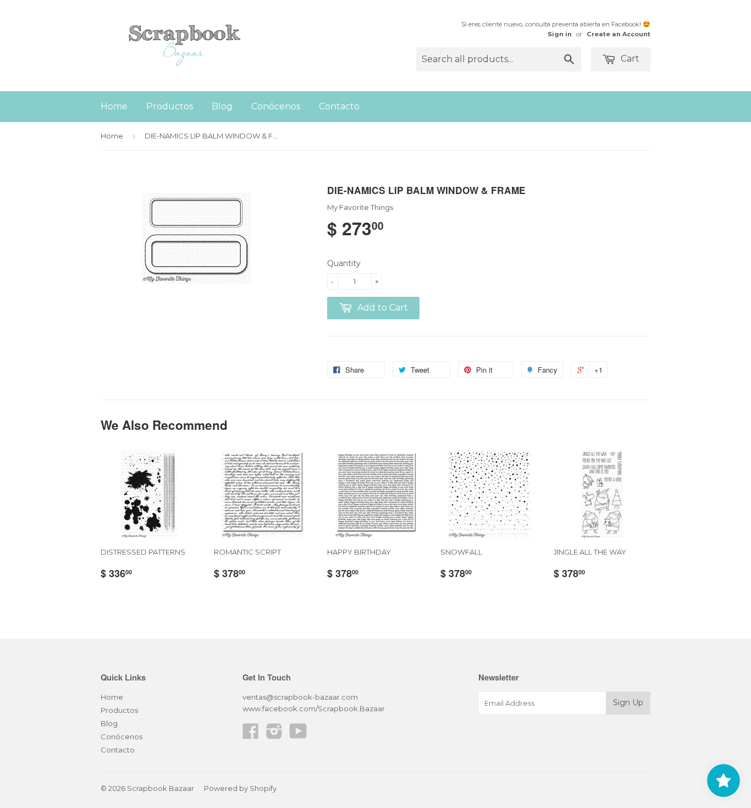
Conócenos (275, 106)
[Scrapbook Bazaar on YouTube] (298, 734)
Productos (169, 106)
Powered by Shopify (240, 788)
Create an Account (618, 34)
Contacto (339, 106)
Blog (222, 106)
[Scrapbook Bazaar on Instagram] (274, 734)
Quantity (344, 263)
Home (114, 106)
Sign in (560, 34)
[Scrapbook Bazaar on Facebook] (250, 734)
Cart (629, 58)
